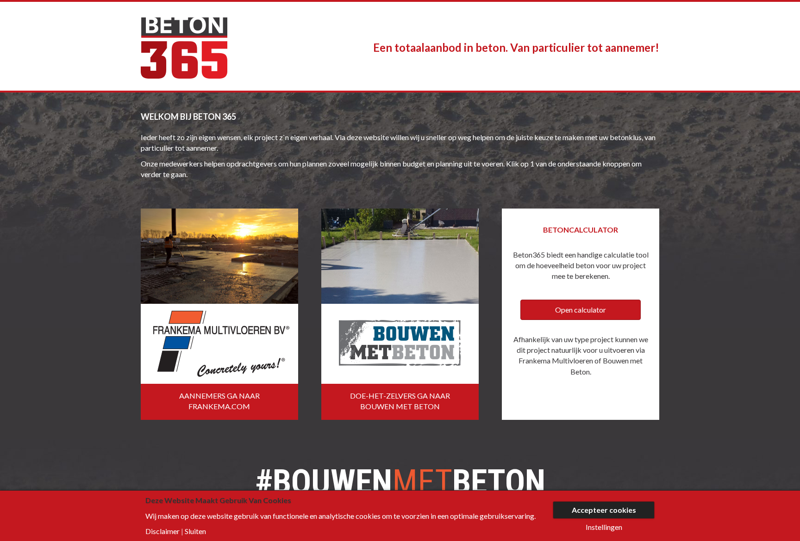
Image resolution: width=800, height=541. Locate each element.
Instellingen (604, 527)
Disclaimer (162, 531)
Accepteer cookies (604, 509)
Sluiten (195, 531)
